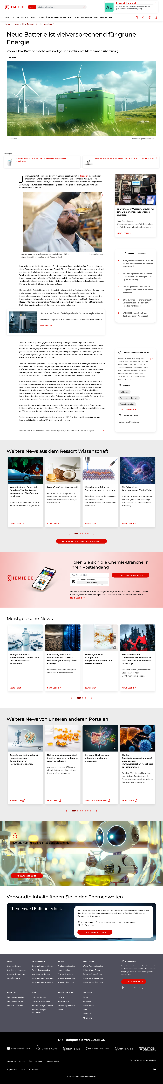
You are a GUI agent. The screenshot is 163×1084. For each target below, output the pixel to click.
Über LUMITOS (35, 1061)
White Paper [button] (66, 17)
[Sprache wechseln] (150, 17)
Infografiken (63, 1001)
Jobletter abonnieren (41, 1001)
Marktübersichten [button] (49, 17)
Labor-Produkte (65, 970)
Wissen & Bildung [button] (89, 17)
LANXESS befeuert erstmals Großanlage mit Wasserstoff (135, 314)
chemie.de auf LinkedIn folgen (135, 988)
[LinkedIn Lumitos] (154, 1069)
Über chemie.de (52, 1061)
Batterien (84, 176)
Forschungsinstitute (66, 1005)
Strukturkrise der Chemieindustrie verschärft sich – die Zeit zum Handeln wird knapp (138, 302)
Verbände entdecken (41, 974)
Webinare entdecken (15, 997)
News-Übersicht (14, 978)
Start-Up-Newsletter (16, 974)
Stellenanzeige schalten (42, 1005)
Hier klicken (92, 582)
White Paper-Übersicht (93, 982)
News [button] (7, 17)
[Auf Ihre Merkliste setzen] (137, 17)
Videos (60, 1009)
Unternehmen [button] (19, 17)
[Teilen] (143, 17)
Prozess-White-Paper (92, 974)
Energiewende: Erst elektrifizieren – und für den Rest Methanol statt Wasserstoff (138, 263)
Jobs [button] (76, 17)
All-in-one (87, 1018)
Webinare (87, 1013)
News (85, 997)
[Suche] (84, 7)
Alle (31, 7)
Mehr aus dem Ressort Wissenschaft (81, 541)
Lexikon (61, 997)
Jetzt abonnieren (133, 981)
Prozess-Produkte (65, 974)
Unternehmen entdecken (43, 966)
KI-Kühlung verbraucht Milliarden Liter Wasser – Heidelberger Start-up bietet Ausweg (138, 276)
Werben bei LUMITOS (16, 1061)
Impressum (12, 1069)
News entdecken (14, 966)
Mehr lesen (76, 597)
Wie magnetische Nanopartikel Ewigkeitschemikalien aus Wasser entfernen (138, 289)
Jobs (85, 1009)
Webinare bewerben (15, 1001)
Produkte (87, 1001)
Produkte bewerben (66, 978)
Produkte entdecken (66, 966)
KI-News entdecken (27, 875)
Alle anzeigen (128, 409)
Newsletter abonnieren (130, 575)
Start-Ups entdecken (41, 970)
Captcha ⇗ (102, 585)
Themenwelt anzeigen (95, 932)
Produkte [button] (32, 17)
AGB (23, 1069)
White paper (88, 1005)
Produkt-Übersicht (66, 982)
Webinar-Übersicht (15, 1005)
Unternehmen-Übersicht (43, 982)
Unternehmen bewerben (42, 978)
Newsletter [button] (106, 17)
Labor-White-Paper (91, 970)
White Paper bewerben (93, 978)
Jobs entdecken (39, 997)
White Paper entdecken (93, 966)
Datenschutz (34, 1069)
